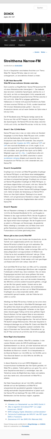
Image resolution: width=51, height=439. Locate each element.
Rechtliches (25, 434)
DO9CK (9, 14)
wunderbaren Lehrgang (11, 158)
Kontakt (28, 40)
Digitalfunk (21, 45)
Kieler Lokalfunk (9, 45)
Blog (20, 40)
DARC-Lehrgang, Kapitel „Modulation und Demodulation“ (27, 412)
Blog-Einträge (32, 424)
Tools (43, 40)
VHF (40, 143)
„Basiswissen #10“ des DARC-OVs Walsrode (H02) (25, 419)
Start (5, 40)
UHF (5, 145)
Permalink (25, 426)
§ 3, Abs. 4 (23, 153)
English (13, 40)
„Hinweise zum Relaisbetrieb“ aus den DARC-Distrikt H (26, 404)
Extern (36, 40)
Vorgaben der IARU (23, 143)
